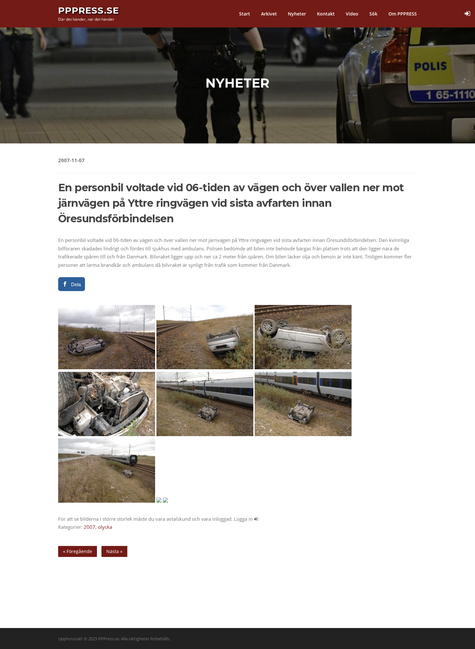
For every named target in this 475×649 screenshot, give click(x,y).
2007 (89, 527)
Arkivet (269, 14)
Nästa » (114, 551)
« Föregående (77, 551)
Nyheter (297, 14)
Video (352, 14)
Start (244, 14)
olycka (105, 527)
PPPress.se (88, 10)
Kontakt (326, 14)
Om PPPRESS (402, 14)
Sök (373, 14)
